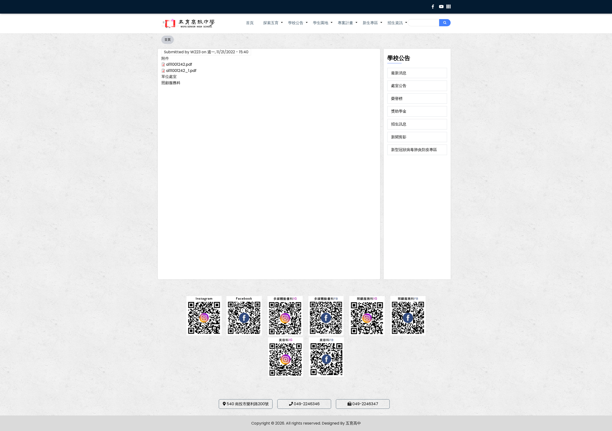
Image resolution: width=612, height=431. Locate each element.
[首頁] (194, 23)
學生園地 (323, 25)
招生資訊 (398, 25)
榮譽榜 (397, 98)
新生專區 (373, 25)
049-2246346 (307, 404)
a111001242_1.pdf (181, 70)
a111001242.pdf (179, 64)
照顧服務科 (170, 83)
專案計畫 (348, 25)
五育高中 (353, 423)
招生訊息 (398, 124)
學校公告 (298, 25)
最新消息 (398, 73)
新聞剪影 (398, 137)
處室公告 (398, 85)
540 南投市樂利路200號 (248, 404)
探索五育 (273, 25)
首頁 (250, 23)
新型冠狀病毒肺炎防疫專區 (414, 149)
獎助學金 (398, 111)
